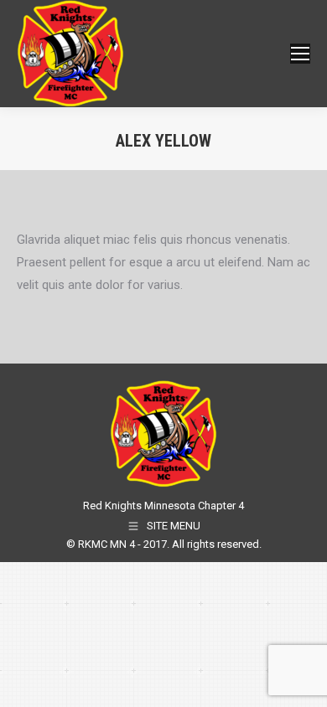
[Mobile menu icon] (300, 54)
